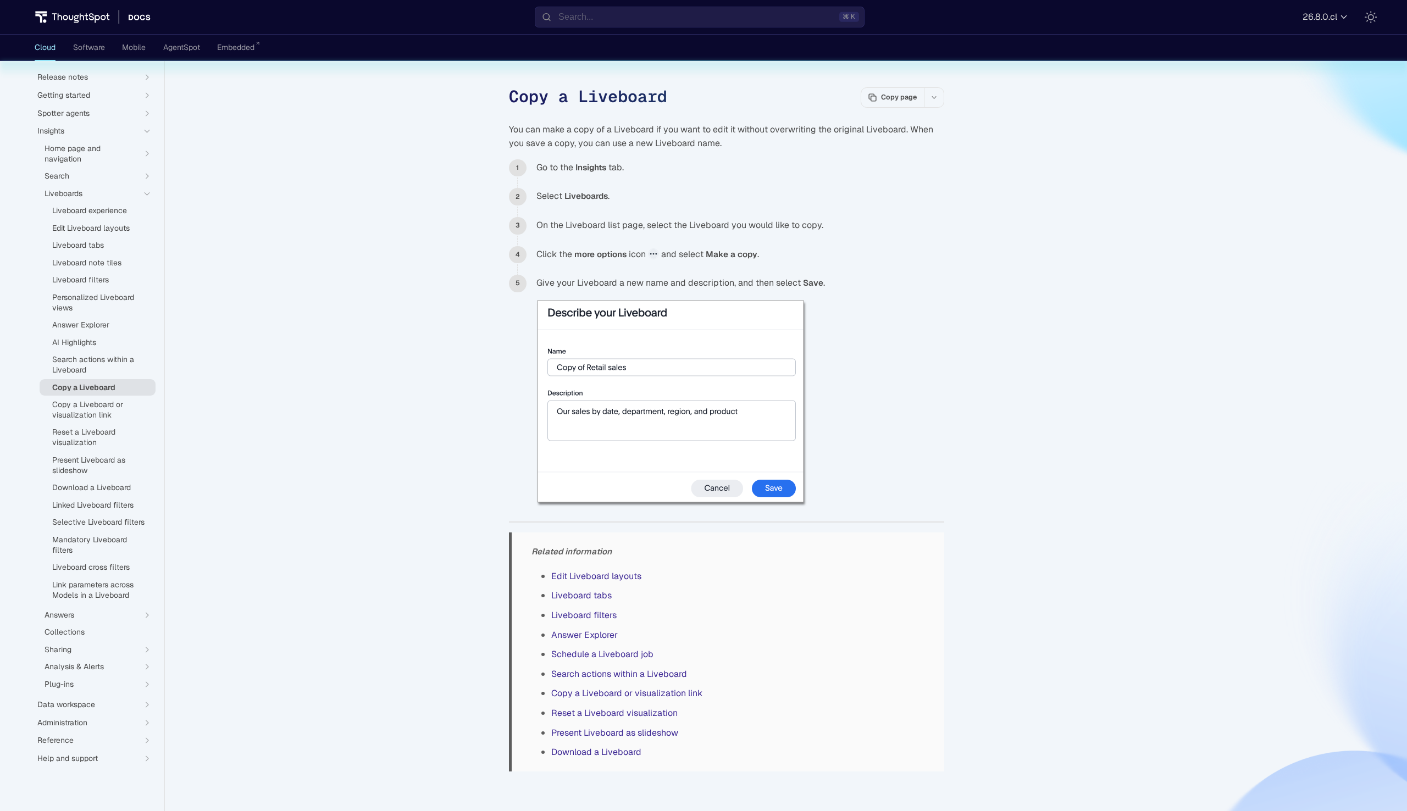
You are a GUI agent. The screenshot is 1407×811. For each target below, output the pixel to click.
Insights (50, 131)
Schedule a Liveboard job (602, 654)
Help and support (67, 758)
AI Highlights (74, 342)
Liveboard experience (89, 210)
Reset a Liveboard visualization (614, 713)
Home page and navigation (73, 153)
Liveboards (63, 193)
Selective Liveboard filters (98, 522)
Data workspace (66, 704)
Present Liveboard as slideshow (614, 732)
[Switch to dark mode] (1371, 17)
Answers (59, 615)
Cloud (45, 47)
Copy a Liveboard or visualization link (626, 693)
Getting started (63, 95)
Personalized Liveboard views (93, 302)
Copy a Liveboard (83, 387)
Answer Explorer (584, 635)
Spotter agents (63, 113)
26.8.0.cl (1320, 17)
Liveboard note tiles (86, 263)
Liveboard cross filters (91, 567)
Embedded (235, 47)
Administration (62, 722)
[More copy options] (934, 97)
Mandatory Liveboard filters (89, 545)
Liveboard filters (584, 615)
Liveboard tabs (581, 595)
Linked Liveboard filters (93, 505)
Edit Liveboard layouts (596, 576)
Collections (65, 632)
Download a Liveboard (596, 752)
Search (57, 176)
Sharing (58, 649)
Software (89, 47)
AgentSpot (181, 47)
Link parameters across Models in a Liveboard (93, 590)
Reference (55, 740)
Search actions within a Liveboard (619, 674)
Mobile (134, 47)
